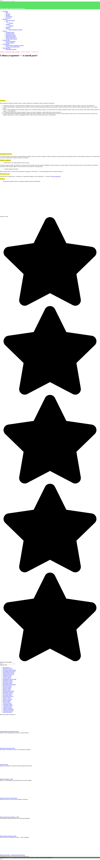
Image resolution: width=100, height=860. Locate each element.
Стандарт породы (10, 20)
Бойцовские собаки (11, 36)
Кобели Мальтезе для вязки (15, 29)
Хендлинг (8, 27)
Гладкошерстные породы (9, 671)
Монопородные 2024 (11, 49)
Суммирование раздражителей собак (9, 731)
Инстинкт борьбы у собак (6, 779)
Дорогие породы (7, 676)
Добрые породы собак (8, 674)
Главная (2, 51)
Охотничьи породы (8, 693)
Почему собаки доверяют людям (8, 836)
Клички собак (6, 40)
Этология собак (4, 764)
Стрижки (11, 25)
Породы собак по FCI (11, 37)
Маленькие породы (11, 35)
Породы (5, 31)
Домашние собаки (7, 675)
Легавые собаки (7, 688)
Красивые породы (7, 685)
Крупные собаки (7, 687)
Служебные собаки (8, 705)
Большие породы (10, 32)
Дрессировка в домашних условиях (15, 45)
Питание (8, 14)
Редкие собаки (6, 701)
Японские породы (7, 712)
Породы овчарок (7, 700)
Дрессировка (6, 44)
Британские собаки (8, 668)
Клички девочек (10, 42)
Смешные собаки (7, 706)
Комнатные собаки (7, 683)
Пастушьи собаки (7, 695)
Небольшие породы (8, 692)
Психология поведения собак (7, 748)
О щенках (8, 17)
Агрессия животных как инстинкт (8, 798)
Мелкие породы (7, 689)
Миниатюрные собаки (8, 691)
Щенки (7, 28)
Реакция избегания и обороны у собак (9, 817)
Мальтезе (5, 19)
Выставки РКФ (7, 48)
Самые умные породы (11, 38)
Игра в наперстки (55, 176)
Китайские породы (7, 681)
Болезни (8, 15)
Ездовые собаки (7, 678)
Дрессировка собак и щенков (12, 51)
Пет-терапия (9, 16)
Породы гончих (7, 697)
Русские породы (7, 702)
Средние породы (10, 33)
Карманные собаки (7, 680)
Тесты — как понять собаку (13, 46)
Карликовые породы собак (9, 679)
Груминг (8, 24)
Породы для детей (7, 699)
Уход (7, 12)
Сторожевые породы (8, 710)
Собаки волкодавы (7, 708)
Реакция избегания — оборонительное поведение (12, 855)
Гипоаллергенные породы (9, 670)
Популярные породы (8, 696)
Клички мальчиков (10, 41)
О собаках (5, 11)
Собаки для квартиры (8, 709)
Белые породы (6, 667)
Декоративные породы (8, 672)
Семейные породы (7, 704)
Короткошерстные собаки (9, 684)
